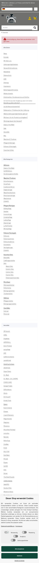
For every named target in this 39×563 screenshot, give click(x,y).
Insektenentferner (9, 187)
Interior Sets (9, 272)
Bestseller (7, 257)
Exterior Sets (10, 269)
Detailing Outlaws (9, 364)
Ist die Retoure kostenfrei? (12, 106)
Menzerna (6, 426)
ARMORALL (7, 342)
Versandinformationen (10, 68)
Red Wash (7, 455)
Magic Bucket (8, 419)
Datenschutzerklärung (7, 526)
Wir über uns (7, 61)
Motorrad (6, 314)
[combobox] (17, 9)
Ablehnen (19, 556)
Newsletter (7, 71)
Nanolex (6, 437)
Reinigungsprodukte (10, 304)
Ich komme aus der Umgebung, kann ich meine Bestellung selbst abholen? (18, 102)
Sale (5, 128)
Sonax (5, 473)
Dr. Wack (6, 375)
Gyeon (5, 404)
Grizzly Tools (7, 400)
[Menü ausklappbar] (3, 14)
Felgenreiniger (8, 190)
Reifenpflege (7, 208)
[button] (29, 18)
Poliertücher (7, 288)
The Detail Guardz (9, 477)
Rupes (6, 462)
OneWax (6, 444)
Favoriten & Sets (9, 150)
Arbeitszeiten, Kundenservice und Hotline (16, 97)
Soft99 (6, 466)
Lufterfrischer (8, 226)
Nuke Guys (7, 440)
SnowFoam (7, 184)
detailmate (7, 368)
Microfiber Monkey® (9, 429)
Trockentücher (8, 293)
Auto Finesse (8, 346)
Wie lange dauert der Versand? (13, 121)
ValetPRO (6, 484)
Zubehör (6, 201)
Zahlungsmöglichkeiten (11, 64)
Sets (5, 263)
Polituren (6, 236)
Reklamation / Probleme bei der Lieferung (16, 110)
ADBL (5, 335)
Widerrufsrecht (8, 93)
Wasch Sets (9, 266)
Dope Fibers (7, 371)
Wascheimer (7, 198)
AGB (5, 79)
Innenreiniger (8, 214)
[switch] (6, 532)
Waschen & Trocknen (10, 139)
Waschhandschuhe (9, 192)
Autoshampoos (8, 181)
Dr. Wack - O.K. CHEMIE (11, 378)
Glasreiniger (7, 223)
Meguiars (6, 422)
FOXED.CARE (8, 382)
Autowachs (7, 244)
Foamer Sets (9, 275)
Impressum (7, 86)
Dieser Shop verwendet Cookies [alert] (19, 498)
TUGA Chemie (8, 481)
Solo (5, 470)
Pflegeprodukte (8, 301)
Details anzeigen (19, 560)
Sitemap (6, 82)
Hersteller (6, 132)
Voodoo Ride (7, 488)
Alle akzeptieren (19, 549)
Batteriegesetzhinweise (11, 90)
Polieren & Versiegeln (10, 146)
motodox (6, 433)
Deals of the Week (9, 125)
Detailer (6, 211)
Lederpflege (7, 220)
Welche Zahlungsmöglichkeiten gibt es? (16, 114)
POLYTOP (6, 451)
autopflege (7, 349)
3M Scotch (7, 331)
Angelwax (6, 338)
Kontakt (6, 57)
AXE (5, 353)
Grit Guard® (7, 397)
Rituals (6, 459)
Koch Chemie (8, 408)
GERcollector (8, 389)
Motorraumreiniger (9, 195)
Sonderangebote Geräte (11, 174)
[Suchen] (35, 27)
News (5, 53)
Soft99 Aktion (8, 171)
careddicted (7, 360)
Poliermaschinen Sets (12, 278)
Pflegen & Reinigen (9, 143)
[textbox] (17, 9)
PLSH (5, 448)
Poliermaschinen (9, 239)
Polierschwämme (9, 242)
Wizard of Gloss (8, 491)
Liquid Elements (9, 415)
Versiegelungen (8, 247)
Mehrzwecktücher (9, 285)
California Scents (9, 357)
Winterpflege (7, 229)
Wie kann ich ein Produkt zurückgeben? (16, 117)
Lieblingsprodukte (9, 260)
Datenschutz (7, 75)
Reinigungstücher (9, 291)
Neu (5, 135)
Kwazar (6, 411)
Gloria (5, 393)
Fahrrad (6, 311)
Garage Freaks (8, 386)
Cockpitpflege (8, 217)
